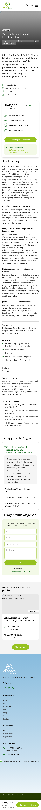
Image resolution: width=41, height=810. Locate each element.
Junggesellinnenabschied (25, 41)
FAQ (4, 703)
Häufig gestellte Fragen (16, 150)
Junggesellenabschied (9, 41)
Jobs (4, 709)
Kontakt (6, 719)
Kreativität (6, 43)
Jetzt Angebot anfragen (20, 139)
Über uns (6, 700)
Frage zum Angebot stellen (18, 152)
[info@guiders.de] (4, 754)
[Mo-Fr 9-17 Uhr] (31, 5)
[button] (5, 617)
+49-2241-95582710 (14, 748)
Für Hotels (7, 706)
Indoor (13, 43)
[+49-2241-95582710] (4, 748)
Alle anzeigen (20, 647)
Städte (5, 716)
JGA (37, 41)
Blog (5, 713)
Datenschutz (8, 733)
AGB (5, 730)
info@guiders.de (12, 754)
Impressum (7, 737)
